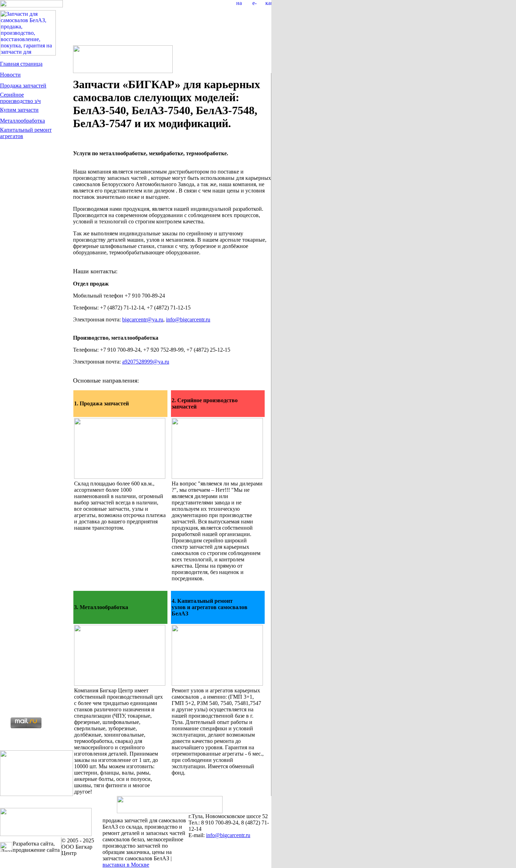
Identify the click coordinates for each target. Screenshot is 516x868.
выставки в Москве (125, 865)
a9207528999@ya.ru (145, 362)
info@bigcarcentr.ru (188, 319)
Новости (10, 75)
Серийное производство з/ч (20, 98)
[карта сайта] (268, 3)
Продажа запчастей (23, 86)
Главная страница (21, 64)
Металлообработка (22, 121)
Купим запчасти (19, 110)
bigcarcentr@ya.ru (142, 319)
